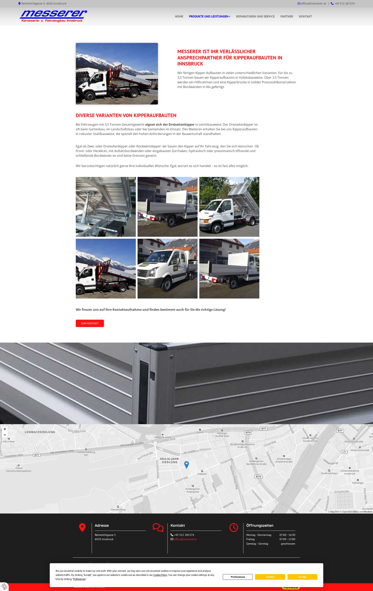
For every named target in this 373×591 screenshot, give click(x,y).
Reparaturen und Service (255, 16)
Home (179, 16)
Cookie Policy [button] (160, 575)
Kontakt (305, 16)
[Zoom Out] (5, 435)
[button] (90, 323)
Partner (287, 16)
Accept (302, 577)
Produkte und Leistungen (208, 16)
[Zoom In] (5, 429)
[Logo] (72, 16)
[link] (209, 16)
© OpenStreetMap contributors (356, 511)
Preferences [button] (79, 579)
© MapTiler (333, 511)
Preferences (238, 577)
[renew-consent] (4, 586)
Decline (270, 577)
